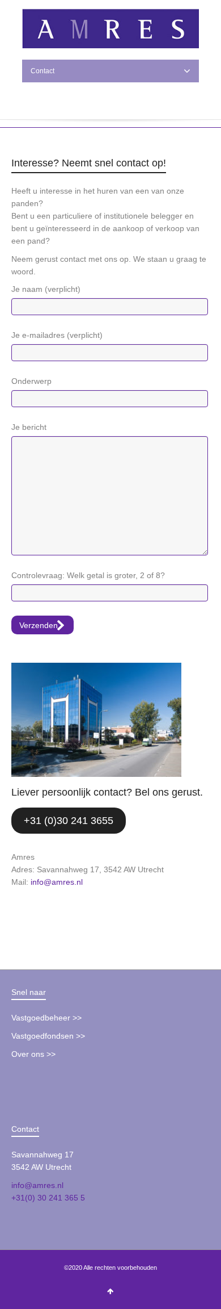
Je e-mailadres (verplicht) (57, 335)
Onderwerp (31, 381)
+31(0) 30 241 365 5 (48, 1197)
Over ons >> (33, 1054)
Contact (42, 71)
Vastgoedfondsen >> (48, 1035)
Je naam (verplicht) (45, 289)
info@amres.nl (57, 881)
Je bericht (28, 427)
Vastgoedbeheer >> (46, 1017)
